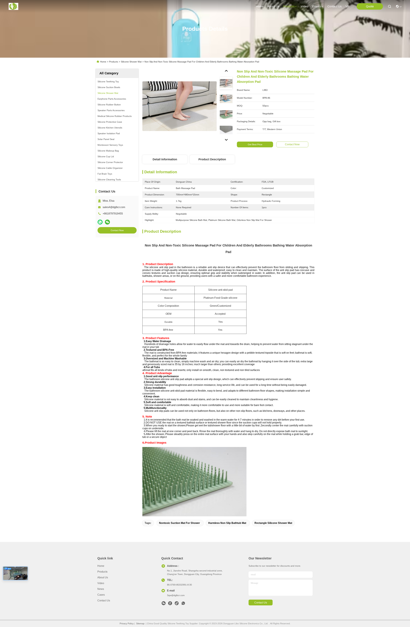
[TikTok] (176, 604)
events (316, 6)
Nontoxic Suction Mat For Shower (179, 523)
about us (273, 6)
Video (100, 583)
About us (102, 577)
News (100, 589)
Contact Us (103, 600)
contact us (334, 6)
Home (260, 6)
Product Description (212, 159)
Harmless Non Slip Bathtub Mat (227, 523)
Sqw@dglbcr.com (176, 595)
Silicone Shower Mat (131, 61)
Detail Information (165, 159)
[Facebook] (170, 604)
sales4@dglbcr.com (114, 207)
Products (113, 61)
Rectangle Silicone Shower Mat (273, 523)
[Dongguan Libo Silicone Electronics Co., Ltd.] (13, 6)
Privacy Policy (127, 623)
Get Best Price (255, 144)
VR (347, 6)
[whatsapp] (100, 222)
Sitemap (140, 623)
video (304, 6)
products (289, 6)
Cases (101, 594)
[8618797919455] (183, 604)
